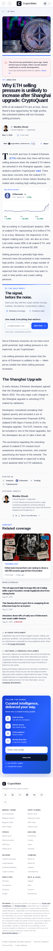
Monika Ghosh (21, 127)
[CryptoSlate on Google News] (12, 795)
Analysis (11, 80)
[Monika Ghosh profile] (6, 499)
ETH (12, 158)
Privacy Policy (20, 906)
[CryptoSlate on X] (5, 795)
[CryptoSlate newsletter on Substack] (20, 795)
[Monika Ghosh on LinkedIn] (16, 516)
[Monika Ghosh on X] (13, 516)
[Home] (3, 11)
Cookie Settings (21, 945)
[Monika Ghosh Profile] (5, 128)
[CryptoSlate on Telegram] (27, 795)
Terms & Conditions (41, 942)
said (38, 170)
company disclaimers (11, 683)
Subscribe (26, 757)
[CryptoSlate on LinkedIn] (34, 795)
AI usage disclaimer (16, 644)
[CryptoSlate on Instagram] (41, 795)
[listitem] (7, 480)
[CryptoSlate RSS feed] (5, 802)
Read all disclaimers (10, 933)
